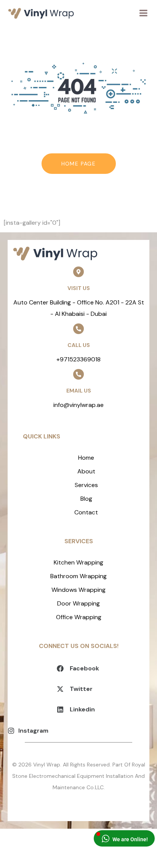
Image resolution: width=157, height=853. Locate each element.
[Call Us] (78, 328)
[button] (78, 669)
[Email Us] (78, 374)
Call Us (78, 345)
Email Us (78, 390)
